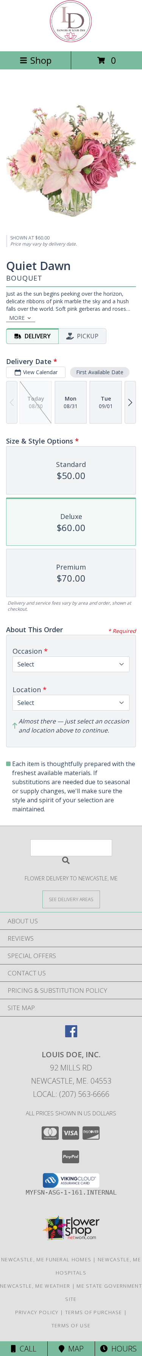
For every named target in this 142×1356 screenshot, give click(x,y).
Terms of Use (71, 1325)
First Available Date (99, 372)
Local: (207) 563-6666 (71, 1094)
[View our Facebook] (71, 1034)
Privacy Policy (37, 1312)
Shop (40, 60)
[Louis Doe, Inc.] (71, 40)
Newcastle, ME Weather (35, 1285)
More (17, 317)
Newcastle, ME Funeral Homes (46, 1259)
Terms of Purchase (93, 1312)
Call (26, 1349)
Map (74, 1349)
